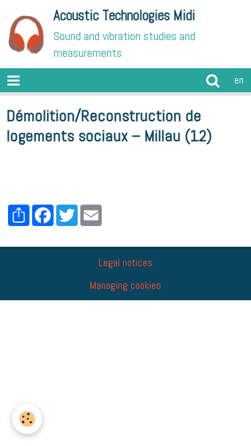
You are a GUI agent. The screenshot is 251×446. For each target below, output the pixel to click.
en (239, 80)
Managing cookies (125, 285)
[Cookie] (27, 419)
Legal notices (125, 262)
